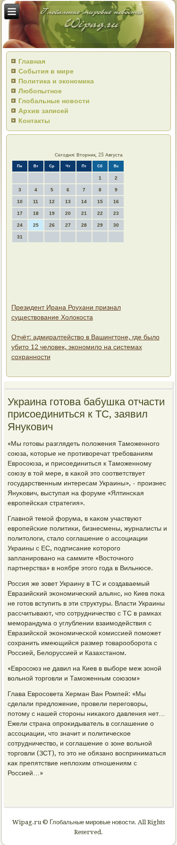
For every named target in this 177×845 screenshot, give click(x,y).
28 (84, 225)
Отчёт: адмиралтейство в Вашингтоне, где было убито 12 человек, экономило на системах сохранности (85, 347)
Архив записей (43, 111)
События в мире (46, 71)
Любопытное (40, 91)
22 (100, 213)
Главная (31, 61)
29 (100, 225)
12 (52, 201)
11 (35, 201)
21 (84, 213)
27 (68, 225)
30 (116, 225)
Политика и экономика (56, 81)
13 (68, 201)
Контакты (34, 120)
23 (116, 213)
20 (68, 213)
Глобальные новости (54, 101)
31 (20, 236)
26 (52, 225)
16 (116, 201)
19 (52, 213)
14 (84, 201)
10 (20, 201)
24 (20, 225)
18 (36, 213)
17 (20, 213)
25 (36, 225)
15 (100, 201)
